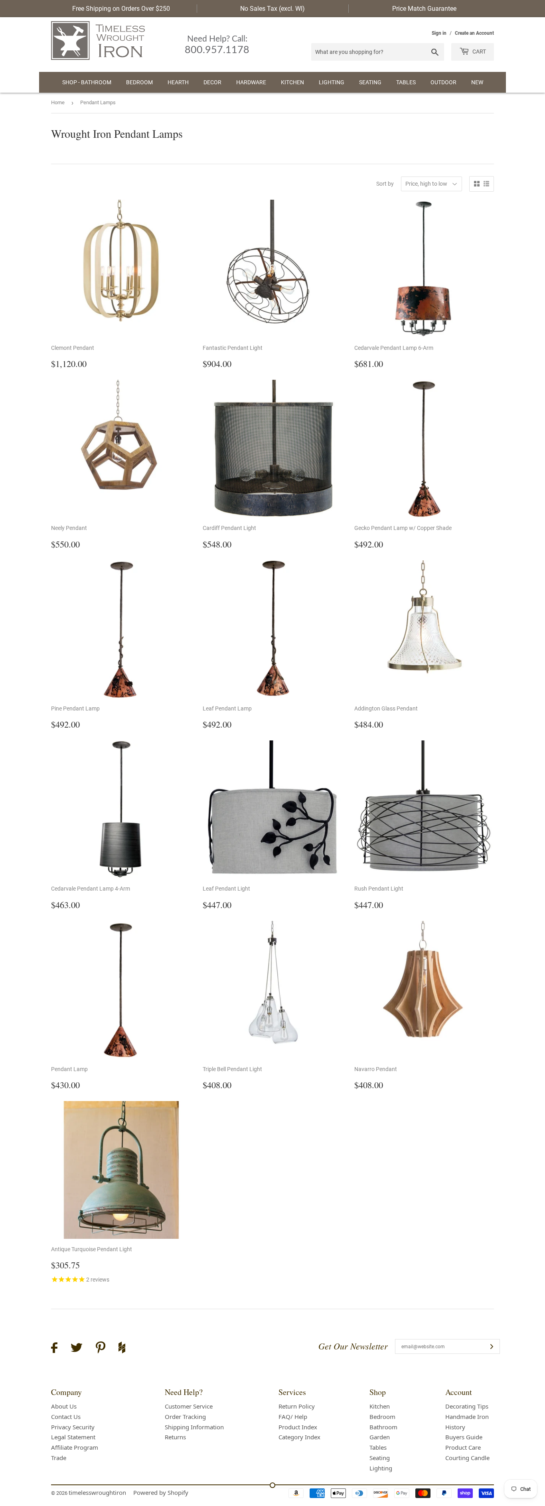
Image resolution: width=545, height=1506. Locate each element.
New (477, 82)
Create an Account (474, 33)
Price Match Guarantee (424, 8)
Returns (175, 1437)
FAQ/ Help (292, 1417)
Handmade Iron (467, 1417)
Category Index (299, 1437)
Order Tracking (185, 1417)
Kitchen (292, 82)
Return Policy (296, 1406)
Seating (370, 82)
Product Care (463, 1447)
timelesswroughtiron (97, 1492)
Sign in (439, 33)
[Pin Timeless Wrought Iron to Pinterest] (100, 1348)
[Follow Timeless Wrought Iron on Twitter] (77, 1349)
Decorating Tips (466, 1406)
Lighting (331, 82)
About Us (64, 1406)
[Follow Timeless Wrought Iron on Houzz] (122, 1348)
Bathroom (383, 1427)
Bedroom (139, 82)
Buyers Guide (463, 1437)
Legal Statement (73, 1437)
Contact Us (66, 1417)
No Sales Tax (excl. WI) (272, 8)
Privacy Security (73, 1427)
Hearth (178, 82)
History (455, 1427)
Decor (212, 82)
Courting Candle (467, 1458)
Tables (406, 82)
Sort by (385, 184)
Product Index (297, 1427)
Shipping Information (194, 1427)
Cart (478, 51)
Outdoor (443, 82)
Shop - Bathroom (86, 82)
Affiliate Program (74, 1447)
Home (58, 102)
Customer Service (189, 1406)
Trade (58, 1458)
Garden (379, 1437)
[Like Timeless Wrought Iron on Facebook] (54, 1349)
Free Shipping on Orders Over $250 (121, 8)
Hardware (251, 82)
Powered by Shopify (160, 1492)
